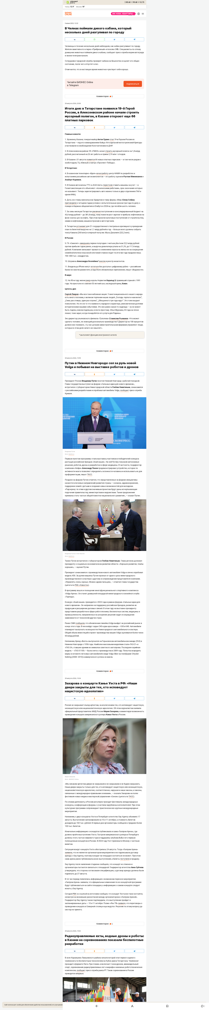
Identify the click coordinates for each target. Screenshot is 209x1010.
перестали (108, 185)
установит (81, 226)
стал (112, 139)
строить (109, 151)
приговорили (71, 203)
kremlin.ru (71, 454)
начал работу (102, 173)
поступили (125, 859)
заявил (121, 903)
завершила (85, 243)
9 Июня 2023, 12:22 (71, 23)
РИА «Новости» (81, 585)
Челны (67, 7)
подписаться (132, 84)
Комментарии (104, 96)
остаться (95, 266)
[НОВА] (123, 13)
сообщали (80, 623)
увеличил (96, 211)
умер (88, 280)
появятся (91, 159)
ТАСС (89, 474)
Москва (79, 7)
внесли (102, 261)
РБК (74, 894)
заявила (68, 852)
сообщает (124, 390)
